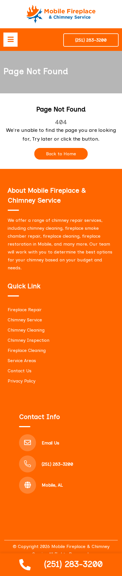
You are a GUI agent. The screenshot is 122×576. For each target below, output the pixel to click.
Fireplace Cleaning (27, 350)
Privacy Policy (21, 381)
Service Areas (22, 360)
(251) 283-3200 (73, 564)
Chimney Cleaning (26, 330)
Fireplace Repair (25, 309)
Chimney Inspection (28, 340)
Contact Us (19, 370)
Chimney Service (25, 320)
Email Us (50, 443)
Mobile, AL (52, 485)
